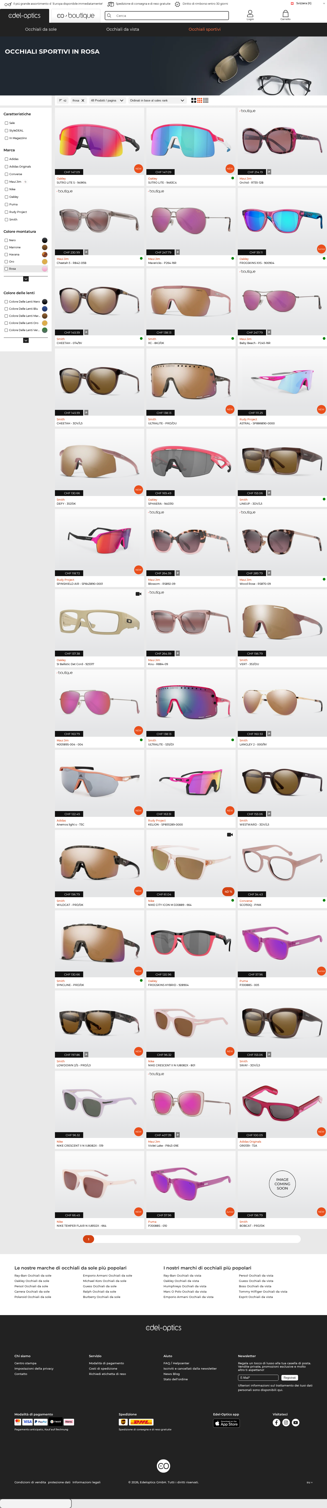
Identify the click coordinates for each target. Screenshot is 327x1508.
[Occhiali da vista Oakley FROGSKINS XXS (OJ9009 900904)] (282, 219)
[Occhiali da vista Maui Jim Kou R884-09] (191, 620)
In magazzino (18, 138)
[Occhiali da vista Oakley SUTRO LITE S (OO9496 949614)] (99, 139)
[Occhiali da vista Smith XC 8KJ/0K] (191, 299)
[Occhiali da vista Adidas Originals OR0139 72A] (282, 1102)
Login (250, 19)
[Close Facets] (26, 100)
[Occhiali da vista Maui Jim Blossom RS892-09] (191, 540)
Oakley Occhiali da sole (31, 1281)
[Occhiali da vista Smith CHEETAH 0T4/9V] (99, 299)
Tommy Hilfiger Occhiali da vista (263, 1291)
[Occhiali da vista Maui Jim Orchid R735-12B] (282, 139)
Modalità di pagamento (106, 1363)
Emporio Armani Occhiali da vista (189, 1297)
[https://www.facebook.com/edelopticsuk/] (276, 1423)
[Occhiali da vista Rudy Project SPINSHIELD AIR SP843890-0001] (99, 540)
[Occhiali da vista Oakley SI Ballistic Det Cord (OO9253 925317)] (99, 620)
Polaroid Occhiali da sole (32, 1297)
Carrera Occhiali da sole (32, 1291)
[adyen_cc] (17, 1422)
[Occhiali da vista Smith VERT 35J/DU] (282, 620)
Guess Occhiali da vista (256, 1281)
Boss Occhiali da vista (255, 1286)
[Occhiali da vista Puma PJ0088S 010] (191, 1182)
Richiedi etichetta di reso (107, 1374)
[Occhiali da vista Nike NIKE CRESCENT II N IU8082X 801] (191, 1021)
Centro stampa (25, 1363)
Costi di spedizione (103, 1368)
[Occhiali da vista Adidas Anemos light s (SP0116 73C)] (99, 781)
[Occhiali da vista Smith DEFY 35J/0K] (99, 460)
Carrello (286, 19)
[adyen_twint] (56, 1422)
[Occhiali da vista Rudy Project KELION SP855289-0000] (191, 781)
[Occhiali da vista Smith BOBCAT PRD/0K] (282, 1182)
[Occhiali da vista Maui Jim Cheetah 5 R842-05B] (99, 219)
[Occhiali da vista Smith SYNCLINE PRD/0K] (99, 941)
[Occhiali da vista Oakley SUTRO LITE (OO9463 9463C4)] (191, 139)
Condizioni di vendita (30, 1482)
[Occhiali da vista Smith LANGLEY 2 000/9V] (282, 701)
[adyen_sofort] (69, 1422)
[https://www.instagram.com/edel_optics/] (286, 1423)
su (309, 1482)
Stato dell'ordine (176, 1379)
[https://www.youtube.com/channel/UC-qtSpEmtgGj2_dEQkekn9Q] (295, 1423)
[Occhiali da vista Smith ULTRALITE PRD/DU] (191, 379)
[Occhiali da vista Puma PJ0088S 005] (282, 941)
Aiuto (168, 1356)
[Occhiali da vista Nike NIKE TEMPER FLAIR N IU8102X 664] (99, 1182)
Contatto (20, 1374)
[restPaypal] (41, 1422)
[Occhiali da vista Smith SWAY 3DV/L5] (282, 1021)
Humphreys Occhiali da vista (185, 1286)
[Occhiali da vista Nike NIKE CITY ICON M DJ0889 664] (191, 861)
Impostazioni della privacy (33, 1368)
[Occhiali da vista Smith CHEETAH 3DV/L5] (99, 379)
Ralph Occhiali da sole (99, 1291)
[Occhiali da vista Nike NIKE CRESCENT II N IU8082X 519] (99, 1102)
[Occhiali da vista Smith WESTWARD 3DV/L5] (282, 781)
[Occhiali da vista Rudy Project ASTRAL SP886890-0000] (282, 379)
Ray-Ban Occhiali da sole (32, 1275)
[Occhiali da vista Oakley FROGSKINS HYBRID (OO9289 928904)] (191, 941)
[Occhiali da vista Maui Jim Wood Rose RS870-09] (282, 540)
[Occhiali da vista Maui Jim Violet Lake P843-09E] (191, 1102)
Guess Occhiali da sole (100, 1286)
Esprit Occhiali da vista (256, 1297)
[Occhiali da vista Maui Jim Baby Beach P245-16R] (282, 299)
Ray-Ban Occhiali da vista (182, 1275)
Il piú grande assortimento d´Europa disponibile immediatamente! (58, 3)
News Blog (172, 1374)
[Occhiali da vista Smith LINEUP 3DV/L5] (282, 460)
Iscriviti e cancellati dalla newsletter (190, 1368)
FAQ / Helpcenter (176, 1363)
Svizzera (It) (303, 3)
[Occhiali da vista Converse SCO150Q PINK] (282, 861)
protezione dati (59, 1482)
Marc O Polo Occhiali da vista (185, 1291)
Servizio (95, 1356)
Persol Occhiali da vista (256, 1275)
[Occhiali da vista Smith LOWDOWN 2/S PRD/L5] (99, 1021)
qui (279, 1390)
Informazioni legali (87, 1482)
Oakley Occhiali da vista (181, 1281)
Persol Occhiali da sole (31, 1286)
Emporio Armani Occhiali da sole (107, 1275)
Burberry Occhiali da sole (101, 1297)
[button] (24, 16)
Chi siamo (22, 1356)
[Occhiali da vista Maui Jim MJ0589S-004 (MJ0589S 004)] (99, 701)
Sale (12, 123)
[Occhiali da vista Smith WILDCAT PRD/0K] (99, 861)
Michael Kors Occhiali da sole (104, 1281)
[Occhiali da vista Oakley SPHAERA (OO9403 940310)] (191, 460)
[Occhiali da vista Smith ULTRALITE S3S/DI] (191, 701)
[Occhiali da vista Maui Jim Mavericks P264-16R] (191, 219)
